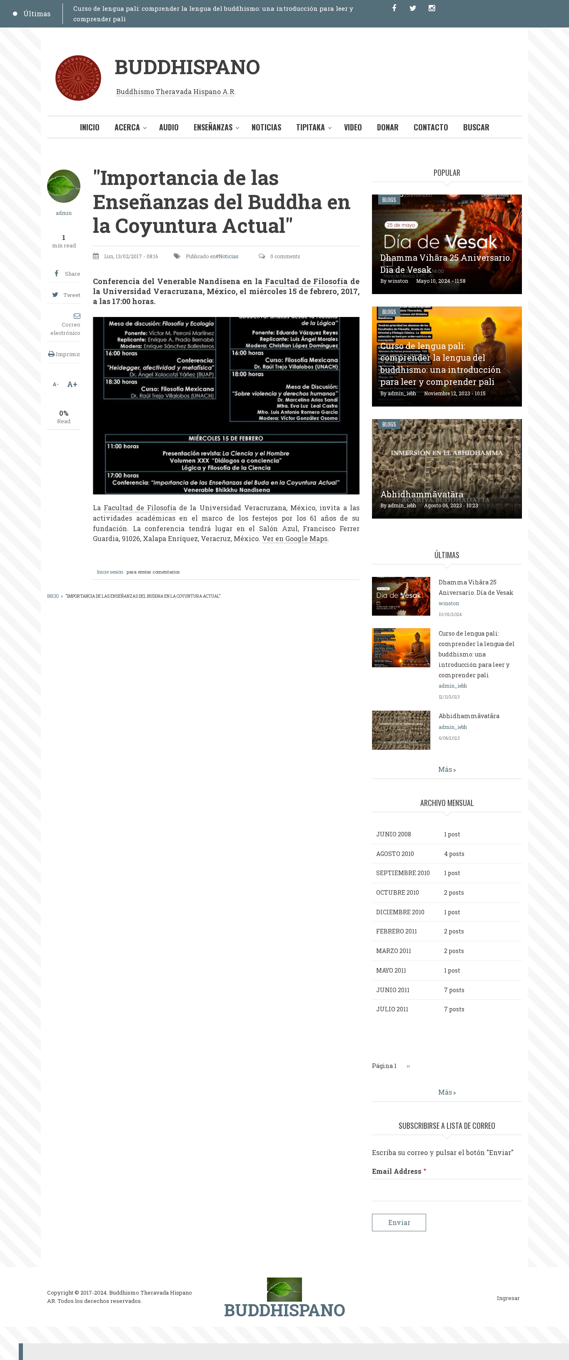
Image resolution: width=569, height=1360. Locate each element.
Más (445, 769)
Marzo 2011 (393, 951)
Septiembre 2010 (403, 873)
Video (353, 127)
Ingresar (508, 1298)
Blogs (389, 199)
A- (55, 384)
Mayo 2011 (391, 970)
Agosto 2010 (395, 854)
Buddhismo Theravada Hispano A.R (175, 91)
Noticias (266, 127)
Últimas (36, 13)
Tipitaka (310, 127)
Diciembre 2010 (400, 912)
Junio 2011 (392, 990)
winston (398, 280)
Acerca (127, 127)
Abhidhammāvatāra (421, 494)
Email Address (397, 1171)
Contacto (431, 127)
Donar (388, 127)
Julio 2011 (392, 1009)
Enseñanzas (213, 127)
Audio (169, 127)
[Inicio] (284, 1289)
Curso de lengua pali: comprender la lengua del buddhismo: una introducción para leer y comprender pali (477, 654)
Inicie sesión (110, 572)
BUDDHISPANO (187, 66)
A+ (72, 384)
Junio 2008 (393, 834)
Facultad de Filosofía (306, 281)
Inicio (90, 127)
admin (64, 213)
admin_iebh (402, 393)
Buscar (476, 127)
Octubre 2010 (397, 892)
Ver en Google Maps (294, 538)
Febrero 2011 (396, 931)
